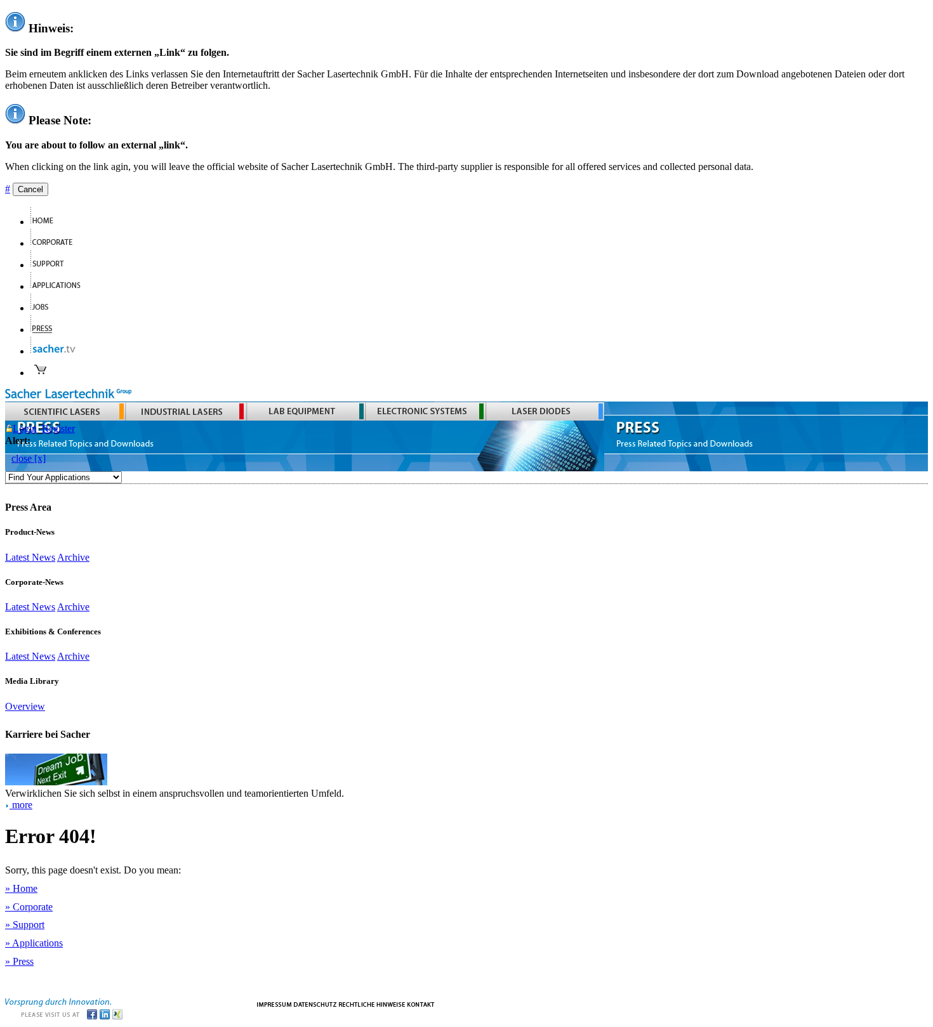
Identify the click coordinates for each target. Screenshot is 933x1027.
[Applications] (60, 286)
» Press (19, 961)
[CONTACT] (421, 1003)
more (21, 804)
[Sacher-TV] (55, 351)
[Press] (46, 329)
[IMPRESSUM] (274, 1003)
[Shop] (40, 372)
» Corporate (29, 906)
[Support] (52, 264)
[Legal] (372, 1003)
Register (58, 428)
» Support (24, 924)
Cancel (30, 189)
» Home (21, 888)
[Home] (47, 221)
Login (25, 428)
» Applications (34, 943)
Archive (73, 557)
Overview (25, 706)
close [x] (28, 458)
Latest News (30, 557)
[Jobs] (44, 308)
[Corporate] (56, 243)
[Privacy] (315, 1003)
